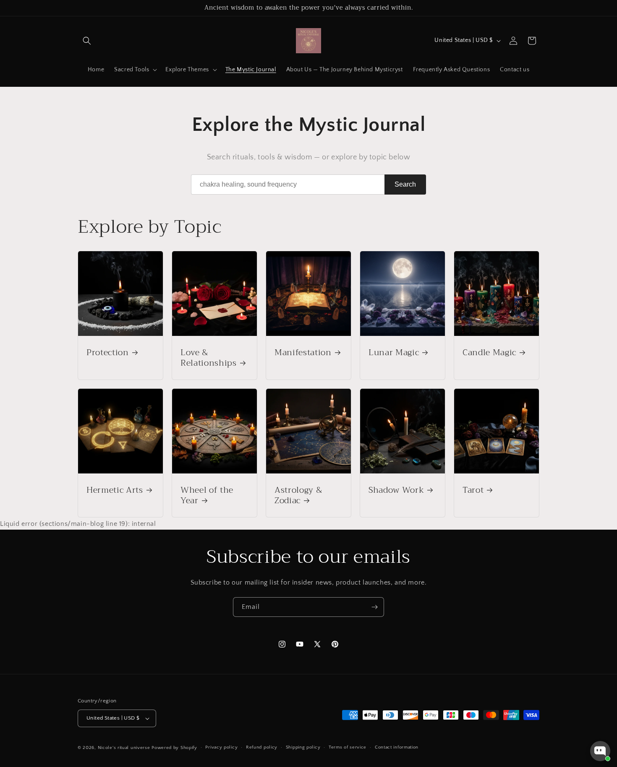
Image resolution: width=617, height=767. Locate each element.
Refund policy (261, 747)
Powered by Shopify (174, 747)
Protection (107, 352)
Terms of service (347, 747)
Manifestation (303, 352)
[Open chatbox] (600, 751)
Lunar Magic (394, 352)
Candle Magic (489, 352)
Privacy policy (221, 747)
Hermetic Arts (114, 490)
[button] (87, 40)
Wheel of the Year (206, 495)
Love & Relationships (208, 357)
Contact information (396, 747)
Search (405, 184)
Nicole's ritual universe (124, 747)
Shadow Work (396, 490)
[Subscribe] (374, 607)
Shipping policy (303, 747)
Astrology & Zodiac (298, 495)
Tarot (473, 490)
